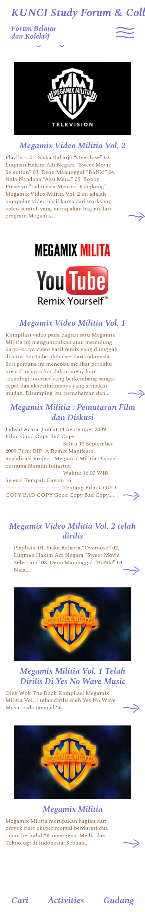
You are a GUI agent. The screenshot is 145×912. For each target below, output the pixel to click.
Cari (20, 900)
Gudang (118, 900)
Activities (66, 900)
